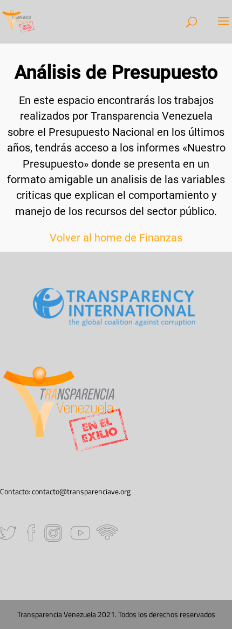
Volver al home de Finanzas (116, 238)
